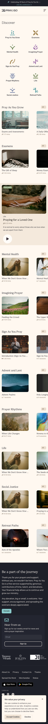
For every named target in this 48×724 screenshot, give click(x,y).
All (43, 107)
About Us (6, 672)
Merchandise (24, 678)
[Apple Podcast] (8, 694)
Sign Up (23, 644)
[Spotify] (13, 694)
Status (35, 678)
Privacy (16, 672)
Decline (28, 717)
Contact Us (26, 672)
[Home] (9, 10)
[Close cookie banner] (42, 699)
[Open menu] (45, 10)
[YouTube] (3, 694)
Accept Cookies (13, 717)
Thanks (37, 672)
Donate (7, 611)
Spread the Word (9, 678)
